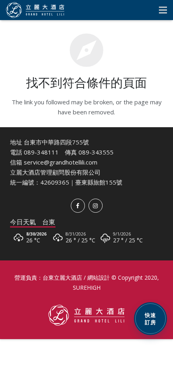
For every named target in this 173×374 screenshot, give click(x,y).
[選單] (163, 10)
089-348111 (41, 152)
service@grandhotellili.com (60, 162)
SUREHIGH (87, 287)
